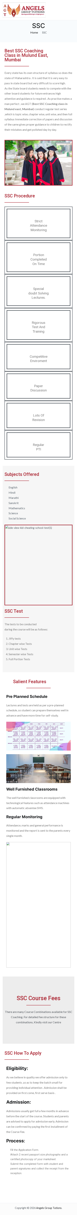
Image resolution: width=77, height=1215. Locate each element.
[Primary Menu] (70, 10)
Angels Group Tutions (49, 1207)
